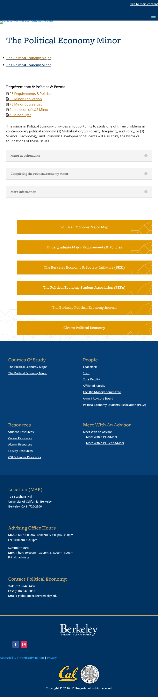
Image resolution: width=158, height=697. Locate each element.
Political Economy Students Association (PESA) (114, 405)
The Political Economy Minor (28, 65)
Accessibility (8, 658)
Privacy (52, 658)
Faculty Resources (20, 451)
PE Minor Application (25, 99)
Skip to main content (144, 4)
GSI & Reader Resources (24, 457)
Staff (86, 373)
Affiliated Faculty (94, 386)
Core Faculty (91, 379)
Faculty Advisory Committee (102, 392)
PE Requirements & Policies (30, 93)
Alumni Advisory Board (98, 398)
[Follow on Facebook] (15, 644)
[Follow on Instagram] (24, 644)
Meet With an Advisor (97, 432)
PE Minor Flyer (20, 115)
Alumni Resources (20, 444)
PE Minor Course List (25, 104)
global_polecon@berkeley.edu (37, 596)
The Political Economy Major (28, 58)
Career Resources (20, 438)
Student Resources (21, 432)
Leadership (90, 367)
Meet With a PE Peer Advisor (105, 443)
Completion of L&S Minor (29, 109)
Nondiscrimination (31, 658)
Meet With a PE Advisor (101, 437)
